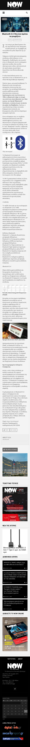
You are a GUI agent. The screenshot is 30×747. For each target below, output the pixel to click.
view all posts (6, 439)
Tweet (6, 430)
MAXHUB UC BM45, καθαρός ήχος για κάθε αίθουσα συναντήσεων (14, 563)
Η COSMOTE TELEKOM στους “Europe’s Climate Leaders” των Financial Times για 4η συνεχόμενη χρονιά (13, 590)
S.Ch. (10, 39)
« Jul (3, 719)
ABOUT (20, 659)
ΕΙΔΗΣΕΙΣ (4, 19)
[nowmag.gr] (15, 5)
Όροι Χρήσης (6, 677)
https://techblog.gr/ (12, 421)
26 (26, 582)
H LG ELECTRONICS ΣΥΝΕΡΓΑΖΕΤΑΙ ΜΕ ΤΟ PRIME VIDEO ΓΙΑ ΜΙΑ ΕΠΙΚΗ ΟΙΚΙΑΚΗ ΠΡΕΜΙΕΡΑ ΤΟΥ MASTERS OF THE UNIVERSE (15, 576)
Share (14, 430)
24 (26, 596)
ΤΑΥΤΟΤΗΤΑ (11, 659)
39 (26, 568)
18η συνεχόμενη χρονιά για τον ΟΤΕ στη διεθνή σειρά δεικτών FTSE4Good (14, 603)
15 (26, 609)
